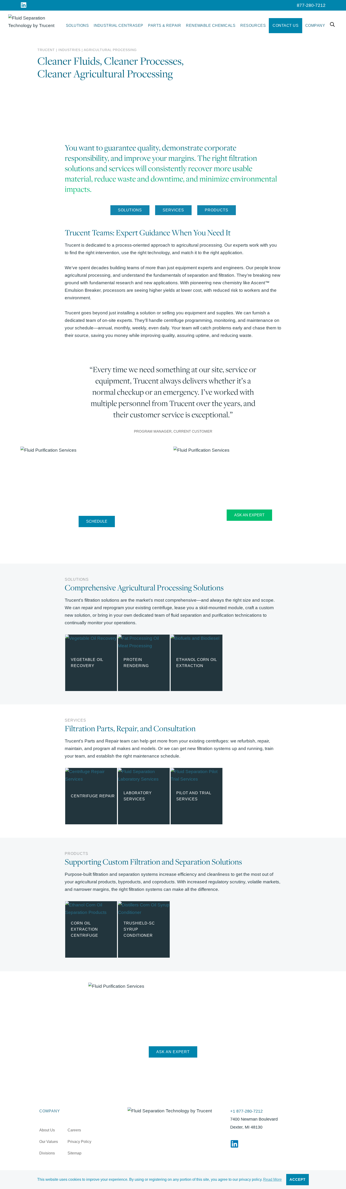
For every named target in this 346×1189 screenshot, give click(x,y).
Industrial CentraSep (118, 26)
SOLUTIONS (130, 210)
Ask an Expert (249, 515)
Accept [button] (298, 1179)
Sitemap (74, 1153)
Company (315, 26)
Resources (253, 26)
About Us (47, 1130)
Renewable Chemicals (210, 26)
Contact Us (285, 26)
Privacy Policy (79, 1142)
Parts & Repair (164, 26)
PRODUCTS (216, 210)
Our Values (48, 1142)
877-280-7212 (311, 5)
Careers (74, 1130)
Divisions (47, 1153)
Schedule (96, 521)
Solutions (77, 26)
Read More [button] (272, 1179)
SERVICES (173, 210)
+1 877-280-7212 (246, 1111)
